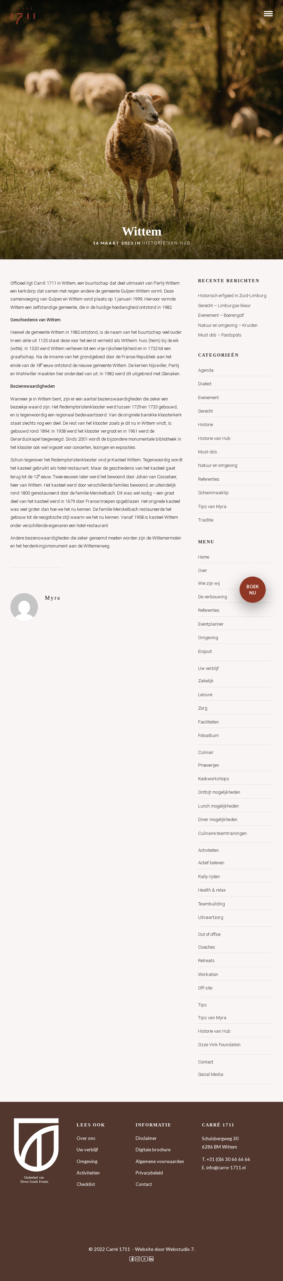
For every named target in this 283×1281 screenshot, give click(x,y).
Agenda (206, 370)
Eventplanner (211, 624)
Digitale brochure (153, 1149)
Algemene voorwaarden (160, 1161)
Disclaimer (146, 1138)
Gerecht (205, 411)
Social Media (210, 1074)
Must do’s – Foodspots (220, 335)
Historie (205, 424)
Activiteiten (208, 850)
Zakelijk (206, 680)
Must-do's (207, 451)
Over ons (86, 1138)
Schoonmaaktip (213, 492)
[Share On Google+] (42, 1267)
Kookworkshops (213, 778)
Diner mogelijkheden (217, 819)
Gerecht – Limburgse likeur (224, 305)
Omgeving (208, 637)
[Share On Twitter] (20, 1267)
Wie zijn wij (209, 583)
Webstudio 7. (180, 1249)
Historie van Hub (166, 243)
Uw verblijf (208, 668)
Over (202, 570)
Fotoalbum (208, 735)
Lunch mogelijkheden (218, 806)
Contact (205, 1062)
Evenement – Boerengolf (221, 315)
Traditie (205, 520)
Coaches (206, 947)
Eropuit (205, 651)
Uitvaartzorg (210, 917)
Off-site (205, 987)
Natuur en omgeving (217, 465)
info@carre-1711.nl (226, 1167)
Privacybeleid (149, 1173)
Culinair (206, 752)
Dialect (205, 383)
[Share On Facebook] (10, 1267)
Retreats (206, 960)
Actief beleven (211, 862)
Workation (208, 974)
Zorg (202, 708)
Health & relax (212, 890)
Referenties (208, 479)
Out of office (209, 934)
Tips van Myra (212, 506)
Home (203, 557)
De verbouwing (212, 596)
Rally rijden (209, 876)
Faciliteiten (208, 722)
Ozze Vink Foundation (219, 1044)
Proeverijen (208, 765)
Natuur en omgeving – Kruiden (227, 325)
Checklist (86, 1184)
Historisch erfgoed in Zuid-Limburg (232, 295)
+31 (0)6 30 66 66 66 (228, 1159)
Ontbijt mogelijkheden (219, 792)
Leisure (205, 694)
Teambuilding (211, 903)
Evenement (208, 397)
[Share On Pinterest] (31, 1267)
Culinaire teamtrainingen (222, 833)
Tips (202, 1004)
